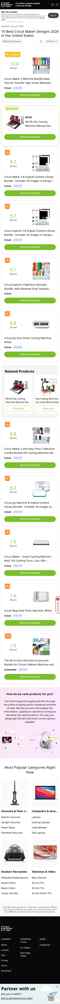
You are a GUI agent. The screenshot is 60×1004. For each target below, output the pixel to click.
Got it (53, 15)
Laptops (36, 817)
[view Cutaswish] (13, 647)
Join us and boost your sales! (17, 998)
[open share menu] (41, 41)
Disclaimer (6, 970)
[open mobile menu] (57, 4)
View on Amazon (30, 95)
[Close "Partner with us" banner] (57, 987)
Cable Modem (39, 827)
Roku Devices (39, 877)
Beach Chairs (8, 888)
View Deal (18, 408)
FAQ (3, 955)
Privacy (4, 960)
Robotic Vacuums (10, 817)
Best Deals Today (25, 954)
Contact (5, 950)
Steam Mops (8, 827)
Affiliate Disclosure (12, 41)
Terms (4, 965)
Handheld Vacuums (12, 832)
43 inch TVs (38, 888)
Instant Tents (8, 882)
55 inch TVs (38, 882)
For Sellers (25, 947)
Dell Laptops (38, 832)
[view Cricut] (15, 65)
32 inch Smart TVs (41, 893)
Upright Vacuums (11, 822)
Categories (45, 944)
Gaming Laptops (41, 822)
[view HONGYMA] (48, 387)
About (4, 944)
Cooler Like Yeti (9, 893)
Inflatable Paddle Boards (14, 877)
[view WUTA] (14, 122)
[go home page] (7, 4)
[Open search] (52, 4)
